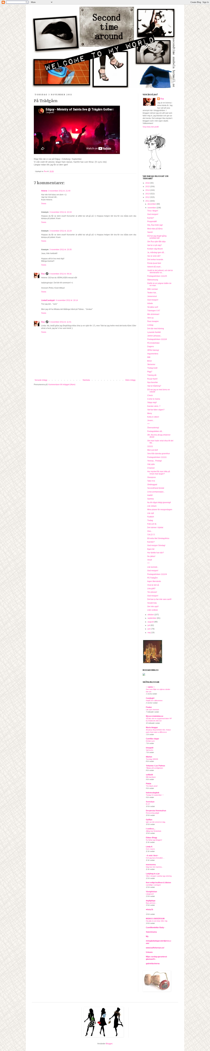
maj (149, 632)
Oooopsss (151, 477)
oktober (151, 615)
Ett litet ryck (150, 741)
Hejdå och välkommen (154, 700)
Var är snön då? (153, 256)
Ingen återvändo (154, 581)
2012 (147, 197)
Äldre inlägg (130, 380)
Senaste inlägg (41, 380)
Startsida (86, 380)
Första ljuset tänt (154, 263)
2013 (147, 194)
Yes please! (152, 592)
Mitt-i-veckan (152, 289)
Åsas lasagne (153, 321)
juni (149, 629)
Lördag (150, 325)
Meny (149, 413)
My (147, 936)
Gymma (150, 499)
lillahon (149, 757)
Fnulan (149, 707)
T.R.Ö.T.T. (151, 535)
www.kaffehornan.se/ (155, 948)
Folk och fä (151, 524)
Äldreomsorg (152, 280)
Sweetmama (151, 932)
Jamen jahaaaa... (154, 336)
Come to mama (153, 399)
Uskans (149, 952)
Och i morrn (150, 849)
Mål (148, 357)
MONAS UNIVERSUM (155, 919)
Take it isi (151, 481)
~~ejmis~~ (150, 687)
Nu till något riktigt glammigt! (159, 502)
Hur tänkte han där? (155, 553)
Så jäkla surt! (152, 307)
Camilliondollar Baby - (155, 927)
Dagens (150, 346)
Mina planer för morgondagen (159, 509)
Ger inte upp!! (152, 606)
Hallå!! (150, 495)
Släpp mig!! (152, 402)
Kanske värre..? (153, 406)
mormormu (151, 865)
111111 (150, 446)
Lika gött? (151, 588)
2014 (147, 190)
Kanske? (151, 542)
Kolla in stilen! (153, 417)
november (152, 208)
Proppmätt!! (152, 221)
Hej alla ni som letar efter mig (156, 921)
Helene (44, 191)
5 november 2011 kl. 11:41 (60, 322)
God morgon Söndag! (156, 545)
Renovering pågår (152, 813)
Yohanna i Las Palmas (155, 766)
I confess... (150, 829)
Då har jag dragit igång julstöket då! (156, 237)
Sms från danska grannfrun (158, 453)
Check (150, 395)
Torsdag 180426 (152, 759)
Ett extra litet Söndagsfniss (158, 538)
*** (148, 424)
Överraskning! (153, 428)
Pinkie (148, 784)
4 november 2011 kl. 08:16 (60, 274)
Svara (43, 203)
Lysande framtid (154, 332)
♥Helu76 (149, 910)
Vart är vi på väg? (154, 245)
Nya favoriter (152, 382)
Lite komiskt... (152, 567)
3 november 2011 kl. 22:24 (61, 212)
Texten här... (152, 293)
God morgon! (152, 214)
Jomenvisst (152, 296)
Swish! (150, 232)
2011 (147, 201)
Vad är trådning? (154, 386)
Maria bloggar (152, 727)
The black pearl (151, 786)
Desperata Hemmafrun (156, 811)
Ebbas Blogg (151, 838)
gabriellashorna (153, 963)
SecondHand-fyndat (155, 488)
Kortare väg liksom (155, 249)
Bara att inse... (151, 903)
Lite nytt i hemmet (152, 709)
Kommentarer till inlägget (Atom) (61, 384)
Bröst (149, 361)
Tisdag (150, 520)
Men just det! (152, 450)
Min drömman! (153, 314)
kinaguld (149, 748)
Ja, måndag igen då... (156, 252)
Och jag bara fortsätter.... (155, 858)
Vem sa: (150, 318)
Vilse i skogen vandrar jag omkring (159, 876)
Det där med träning (155, 328)
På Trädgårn (152, 578)
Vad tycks (149, 750)
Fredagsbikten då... (155, 431)
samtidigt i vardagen (153, 885)
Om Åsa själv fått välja (156, 242)
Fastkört (150, 517)
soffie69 (149, 775)
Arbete (150, 303)
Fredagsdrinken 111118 (157, 339)
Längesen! (150, 894)
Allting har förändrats (153, 831)
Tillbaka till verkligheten (154, 768)
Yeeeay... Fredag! (154, 461)
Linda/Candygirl (48, 300)
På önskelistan (153, 343)
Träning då (151, 375)
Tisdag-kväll (152, 368)
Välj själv (151, 464)
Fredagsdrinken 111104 (157, 574)
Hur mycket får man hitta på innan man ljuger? (158, 472)
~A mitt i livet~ (152, 856)
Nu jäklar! (151, 556)
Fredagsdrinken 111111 (157, 457)
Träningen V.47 (153, 311)
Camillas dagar (152, 739)
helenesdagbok (152, 793)
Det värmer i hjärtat (155, 527)
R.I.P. (148, 804)
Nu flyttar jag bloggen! (154, 840)
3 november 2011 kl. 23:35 (61, 249)
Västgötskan (151, 892)
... (146, 912)
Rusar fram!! (152, 379)
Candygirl (150, 698)
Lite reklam (152, 506)
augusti (151, 622)
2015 (147, 186)
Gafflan (149, 820)
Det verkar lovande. (155, 259)
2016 (147, 183)
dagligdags (150, 901)
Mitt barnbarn (151, 777)
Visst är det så (153, 585)
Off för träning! (153, 350)
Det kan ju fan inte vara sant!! (159, 599)
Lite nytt (150, 513)
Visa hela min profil (151, 127)
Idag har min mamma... (154, 867)
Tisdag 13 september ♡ (155, 795)
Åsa (43, 274)
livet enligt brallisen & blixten (158, 883)
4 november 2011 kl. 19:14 (67, 300)
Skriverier (151, 364)
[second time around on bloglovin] (155, 169)
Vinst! (149, 560)
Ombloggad (152, 484)
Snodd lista (152, 603)
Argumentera (152, 354)
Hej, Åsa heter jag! (155, 225)
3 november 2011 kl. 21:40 (59, 191)
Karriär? (150, 218)
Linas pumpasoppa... (156, 492)
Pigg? (149, 372)
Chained (151, 468)
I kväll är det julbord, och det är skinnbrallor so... (160, 271)
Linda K (149, 847)
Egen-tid (150, 549)
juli (149, 625)
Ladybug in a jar (153, 874)
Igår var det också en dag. (156, 822)
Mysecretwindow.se (154, 716)
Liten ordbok (152, 610)
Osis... (149, 531)
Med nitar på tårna (154, 229)
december (152, 204)
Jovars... (150, 420)
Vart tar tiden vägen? (155, 410)
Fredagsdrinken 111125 (157, 276)
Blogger (109, 1044)
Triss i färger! (152, 211)
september (152, 618)
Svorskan (150, 802)
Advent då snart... (154, 267)
